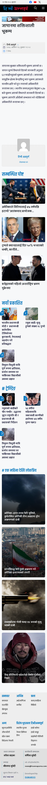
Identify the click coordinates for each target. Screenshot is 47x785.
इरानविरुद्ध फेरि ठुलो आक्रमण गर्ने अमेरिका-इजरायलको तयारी (20, 571)
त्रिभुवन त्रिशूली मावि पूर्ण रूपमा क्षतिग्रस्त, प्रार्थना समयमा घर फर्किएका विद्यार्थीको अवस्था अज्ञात (11, 372)
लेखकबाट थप (23, 162)
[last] (23, 19)
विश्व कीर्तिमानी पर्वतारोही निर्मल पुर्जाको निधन (22, 676)
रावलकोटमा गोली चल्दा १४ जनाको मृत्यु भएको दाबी (22, 624)
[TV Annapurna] (15, 8)
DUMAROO (30, 777)
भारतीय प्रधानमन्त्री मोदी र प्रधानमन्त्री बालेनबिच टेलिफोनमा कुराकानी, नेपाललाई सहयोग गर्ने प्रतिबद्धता (11, 333)
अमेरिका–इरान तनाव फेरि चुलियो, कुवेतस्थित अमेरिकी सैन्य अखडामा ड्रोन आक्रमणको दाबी (21, 516)
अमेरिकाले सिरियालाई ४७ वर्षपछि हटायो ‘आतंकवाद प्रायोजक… (20, 209)
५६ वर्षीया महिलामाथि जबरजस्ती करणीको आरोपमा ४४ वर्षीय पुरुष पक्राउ (34, 415)
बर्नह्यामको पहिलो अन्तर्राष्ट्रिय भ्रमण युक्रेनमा (21, 286)
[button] (35, 8)
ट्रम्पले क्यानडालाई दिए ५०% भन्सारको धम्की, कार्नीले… (23, 247)
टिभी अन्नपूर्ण (11, 45)
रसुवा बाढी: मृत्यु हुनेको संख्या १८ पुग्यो (35, 325)
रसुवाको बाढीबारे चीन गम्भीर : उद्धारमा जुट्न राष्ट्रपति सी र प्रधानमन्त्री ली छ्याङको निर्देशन (11, 415)
